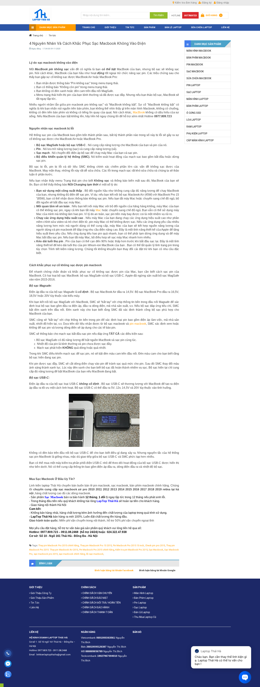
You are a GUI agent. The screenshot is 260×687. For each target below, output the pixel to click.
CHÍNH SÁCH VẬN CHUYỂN (97, 593)
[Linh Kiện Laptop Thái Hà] (52, 14)
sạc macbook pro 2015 (46, 554)
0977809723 (190, 15)
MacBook (139, 112)
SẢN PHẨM (149, 27)
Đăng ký (206, 2)
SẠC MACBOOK (195, 71)
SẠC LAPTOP (193, 92)
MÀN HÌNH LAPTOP (197, 99)
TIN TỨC (129, 27)
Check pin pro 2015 (155, 545)
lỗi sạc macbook (94, 554)
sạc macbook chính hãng (72, 554)
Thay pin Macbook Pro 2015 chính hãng (58, 545)
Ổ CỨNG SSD (193, 112)
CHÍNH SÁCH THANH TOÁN (97, 612)
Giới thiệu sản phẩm (42, 597)
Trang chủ (38, 35)
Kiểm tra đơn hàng (185, 2)
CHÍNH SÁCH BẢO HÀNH (95, 607)
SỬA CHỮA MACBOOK (199, 78)
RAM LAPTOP (194, 126)
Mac (98, 210)
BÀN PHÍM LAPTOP (197, 106)
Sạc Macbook (156, 549)
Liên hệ (34, 607)
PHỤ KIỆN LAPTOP (196, 133)
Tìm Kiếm (158, 15)
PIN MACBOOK (194, 64)
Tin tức (52, 35)
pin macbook (138, 323)
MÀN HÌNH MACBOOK (198, 50)
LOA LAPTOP (193, 119)
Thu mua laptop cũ (145, 617)
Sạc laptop (140, 607)
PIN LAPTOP (193, 85)
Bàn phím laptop (144, 597)
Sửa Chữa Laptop (201, 27)
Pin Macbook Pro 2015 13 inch (128, 545)
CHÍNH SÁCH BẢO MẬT (95, 597)
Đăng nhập (222, 2)
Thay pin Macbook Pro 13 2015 (96, 545)
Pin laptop (140, 602)
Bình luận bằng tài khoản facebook (114, 570)
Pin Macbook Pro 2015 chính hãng (96, 549)
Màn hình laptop (143, 593)
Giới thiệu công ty (40, 593)
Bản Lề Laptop (173, 27)
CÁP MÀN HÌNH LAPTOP (200, 140)
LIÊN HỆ (225, 27)
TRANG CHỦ (88, 27)
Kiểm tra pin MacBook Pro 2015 (131, 549)
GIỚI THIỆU (110, 27)
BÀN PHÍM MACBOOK (198, 57)
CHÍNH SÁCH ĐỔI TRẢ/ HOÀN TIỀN (101, 602)
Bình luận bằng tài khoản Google (157, 570)
